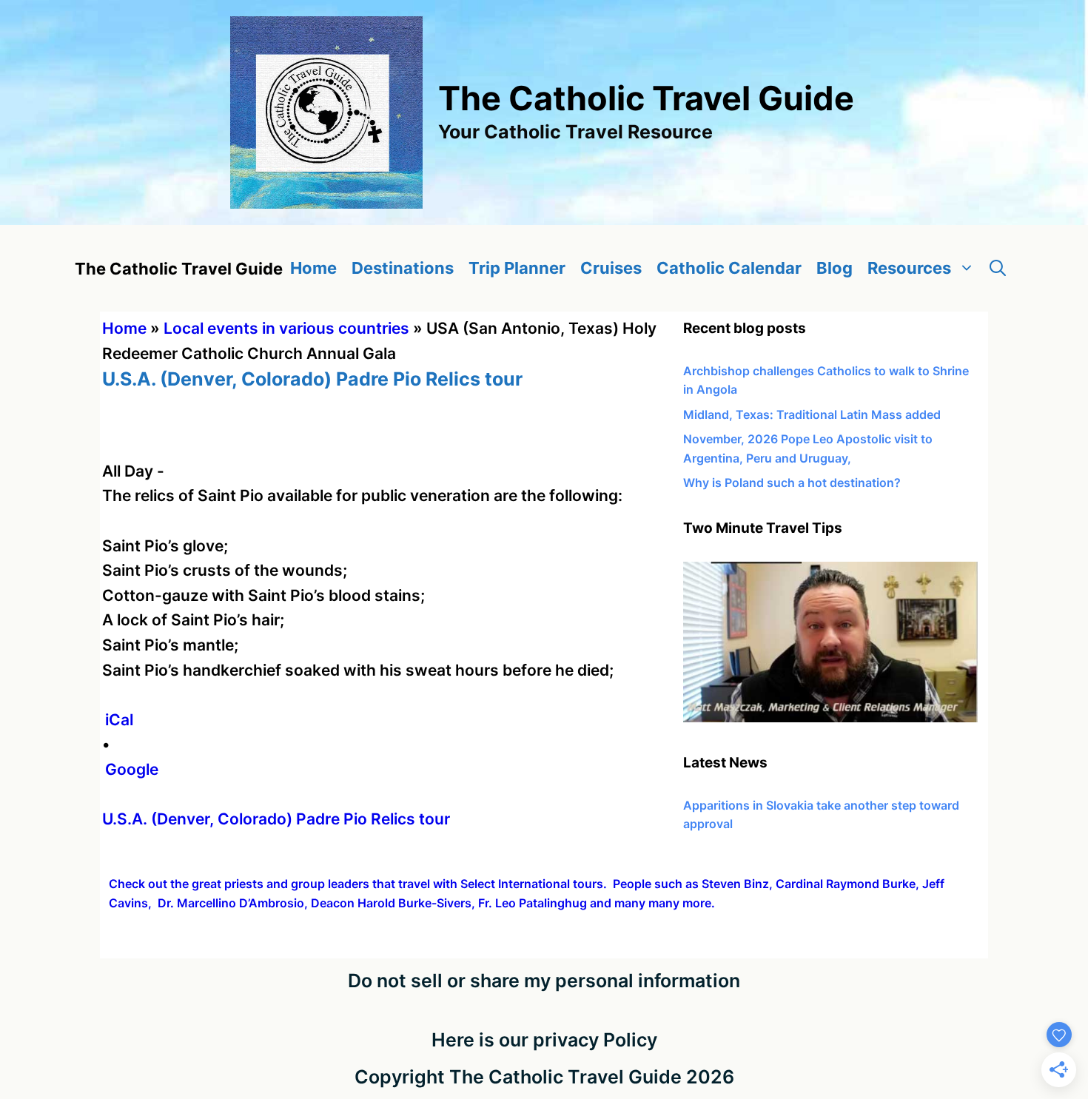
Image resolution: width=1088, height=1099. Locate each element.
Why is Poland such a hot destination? (792, 482)
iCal (119, 719)
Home (313, 268)
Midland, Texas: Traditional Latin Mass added (812, 414)
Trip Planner (517, 268)
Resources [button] (909, 268)
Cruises (611, 268)
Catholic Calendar (729, 268)
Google (131, 769)
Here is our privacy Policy (544, 1040)
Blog (834, 268)
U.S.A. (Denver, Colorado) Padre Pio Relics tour (276, 819)
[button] (997, 268)
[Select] (830, 717)
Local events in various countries (286, 328)
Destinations (403, 268)
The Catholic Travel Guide (646, 98)
